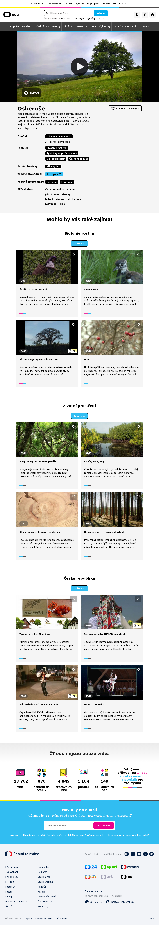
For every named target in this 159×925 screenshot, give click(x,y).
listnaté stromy (54, 199)
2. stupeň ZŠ (54, 174)
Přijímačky (104, 26)
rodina (70, 18)
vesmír (101, 18)
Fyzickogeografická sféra (62, 153)
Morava (71, 189)
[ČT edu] (11, 15)
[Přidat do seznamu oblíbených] (73, 254)
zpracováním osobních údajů (134, 835)
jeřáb (62, 204)
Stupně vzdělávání (19, 26)
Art (114, 3)
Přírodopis (67, 182)
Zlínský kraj (53, 166)
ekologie (79, 18)
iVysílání (79, 3)
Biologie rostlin (56, 158)
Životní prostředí (57, 148)
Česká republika (78, 158)
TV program (93, 3)
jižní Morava (52, 194)
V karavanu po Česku (59, 136)
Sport (69, 3)
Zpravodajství (56, 3)
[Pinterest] (152, 15)
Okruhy (56, 26)
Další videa (79, 243)
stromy (66, 194)
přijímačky (90, 18)
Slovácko (50, 204)
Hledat (101, 13)
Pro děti (106, 3)
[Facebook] (145, 15)
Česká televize (38, 3)
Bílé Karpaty (74, 199)
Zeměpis (52, 182)
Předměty (41, 26)
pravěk (62, 18)
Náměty (67, 26)
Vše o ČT (123, 3)
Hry (94, 26)
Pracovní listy (82, 26)
